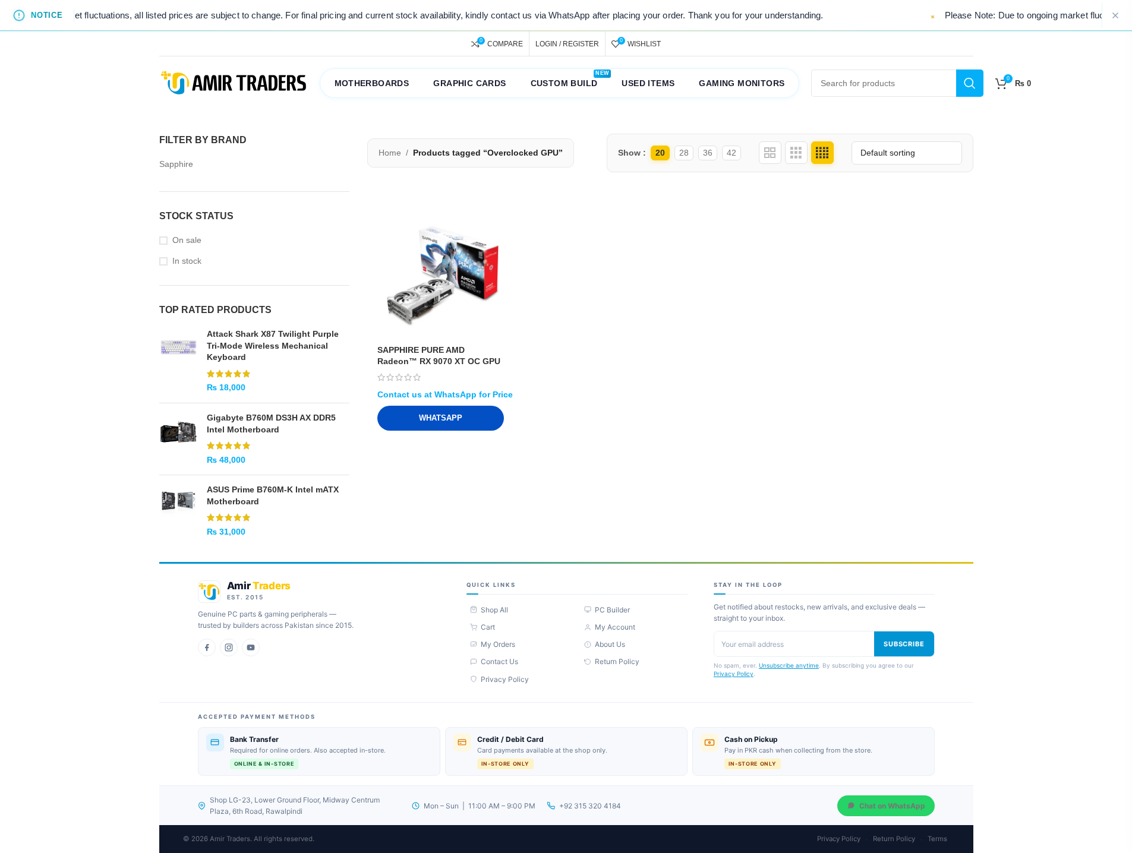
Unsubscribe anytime (789, 665)
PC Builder (612, 609)
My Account (615, 627)
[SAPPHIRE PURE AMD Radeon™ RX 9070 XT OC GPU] (440, 275)
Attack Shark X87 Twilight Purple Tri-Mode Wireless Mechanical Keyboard (273, 345)
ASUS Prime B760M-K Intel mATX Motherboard (273, 495)
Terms (937, 839)
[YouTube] (251, 647)
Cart (488, 627)
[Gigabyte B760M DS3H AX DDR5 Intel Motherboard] (178, 439)
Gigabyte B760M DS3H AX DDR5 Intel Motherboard (271, 423)
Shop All (494, 609)
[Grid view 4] (822, 152)
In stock (186, 261)
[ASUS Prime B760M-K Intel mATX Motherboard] (178, 511)
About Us (610, 644)
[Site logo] (233, 82)
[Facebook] (207, 647)
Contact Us (499, 661)
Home (390, 152)
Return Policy (617, 661)
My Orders (498, 644)
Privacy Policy (505, 679)
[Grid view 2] (770, 152)
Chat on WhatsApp (892, 805)
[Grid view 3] (796, 152)
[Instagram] (229, 647)
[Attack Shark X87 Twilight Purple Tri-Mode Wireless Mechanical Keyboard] (178, 361)
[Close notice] (1115, 15)
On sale (186, 240)
